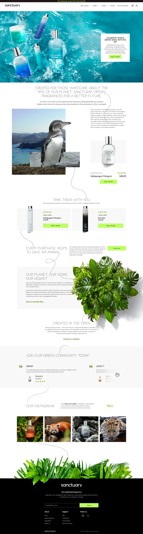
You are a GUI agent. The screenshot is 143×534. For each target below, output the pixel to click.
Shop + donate (84, 5)
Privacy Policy (66, 521)
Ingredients (48, 521)
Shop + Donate (115, 56)
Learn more (116, 248)
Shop (46, 515)
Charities (112, 5)
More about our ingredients (71, 339)
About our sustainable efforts (35, 301)
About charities (49, 518)
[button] (121, 173)
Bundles (95, 5)
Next (117, 375)
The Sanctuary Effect (122, 5)
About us (47, 523)
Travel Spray (47, 215)
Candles (103, 5)
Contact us (65, 518)
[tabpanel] (44, 219)
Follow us (110, 406)
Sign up (89, 505)
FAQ (63, 515)
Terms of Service (67, 523)
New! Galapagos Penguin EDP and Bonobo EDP (71, 1)
